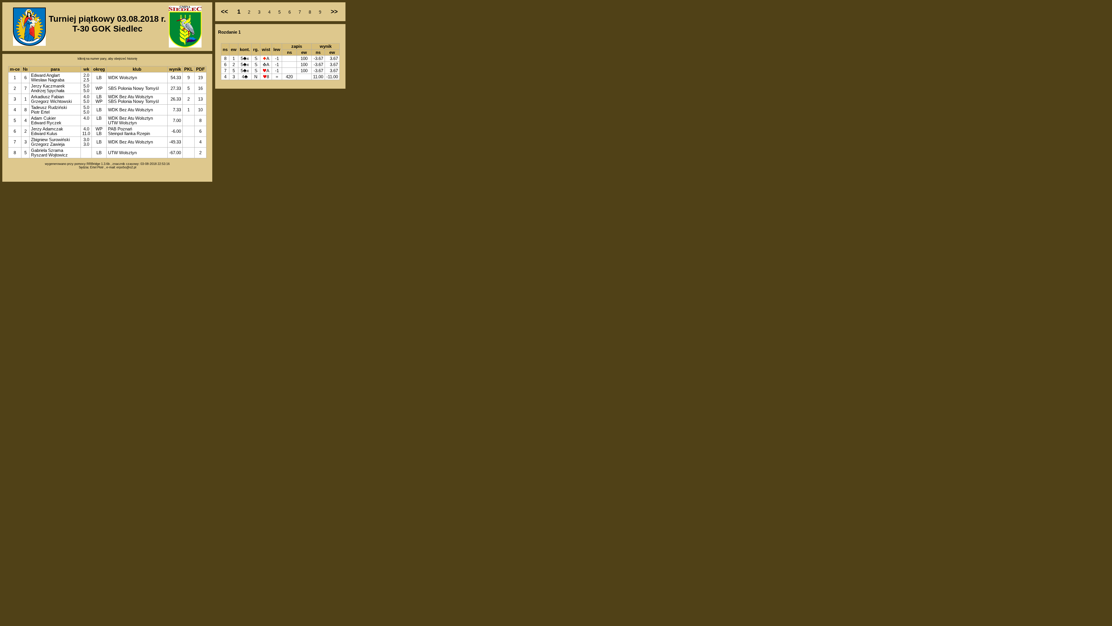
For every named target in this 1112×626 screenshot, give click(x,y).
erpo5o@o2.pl (126, 167)
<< (224, 11)
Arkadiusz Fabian (47, 96)
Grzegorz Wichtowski (51, 101)
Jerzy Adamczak (47, 129)
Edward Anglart (45, 75)
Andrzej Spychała (47, 90)
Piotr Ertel (40, 112)
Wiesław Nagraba (47, 80)
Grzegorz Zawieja (48, 144)
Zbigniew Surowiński (50, 139)
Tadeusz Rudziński (49, 107)
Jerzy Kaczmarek (48, 86)
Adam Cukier (43, 118)
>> (334, 11)
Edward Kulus (44, 133)
